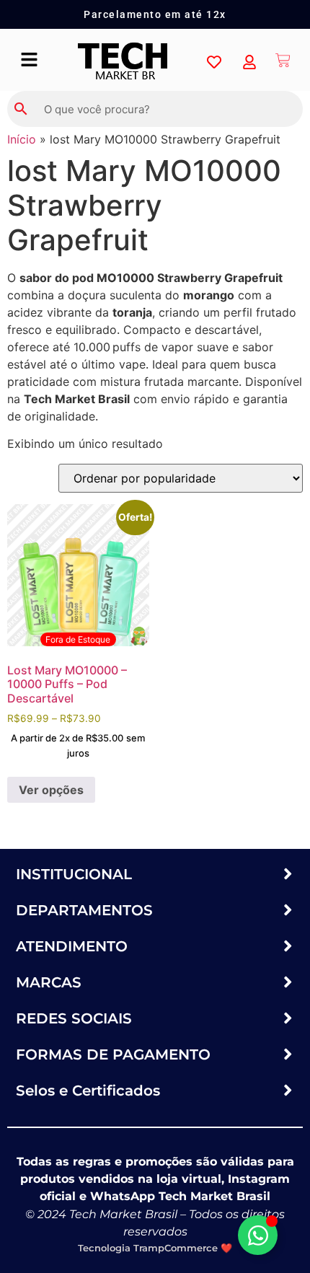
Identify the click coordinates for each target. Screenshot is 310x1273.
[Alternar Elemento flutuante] (258, 1235)
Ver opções (51, 790)
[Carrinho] (283, 60)
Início (21, 139)
